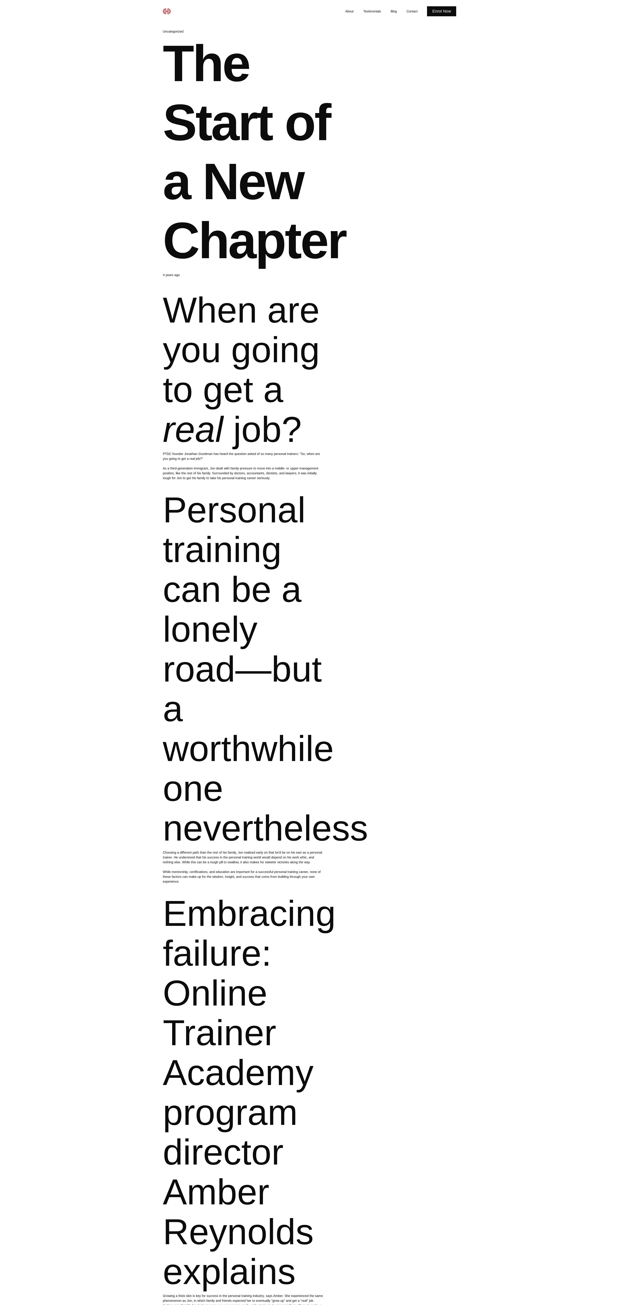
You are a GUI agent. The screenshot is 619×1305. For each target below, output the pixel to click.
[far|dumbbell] (168, 11)
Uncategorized (173, 31)
